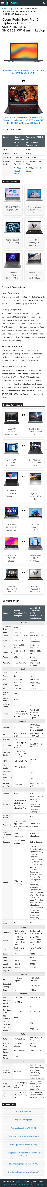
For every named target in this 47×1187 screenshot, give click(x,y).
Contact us (38, 1184)
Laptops (12, 8)
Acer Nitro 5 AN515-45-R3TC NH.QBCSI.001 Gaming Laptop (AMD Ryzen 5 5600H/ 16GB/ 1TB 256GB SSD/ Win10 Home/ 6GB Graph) (23, 120)
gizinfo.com (21, 1181)
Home (4, 8)
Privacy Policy (10, 1184)
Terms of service (25, 1184)
